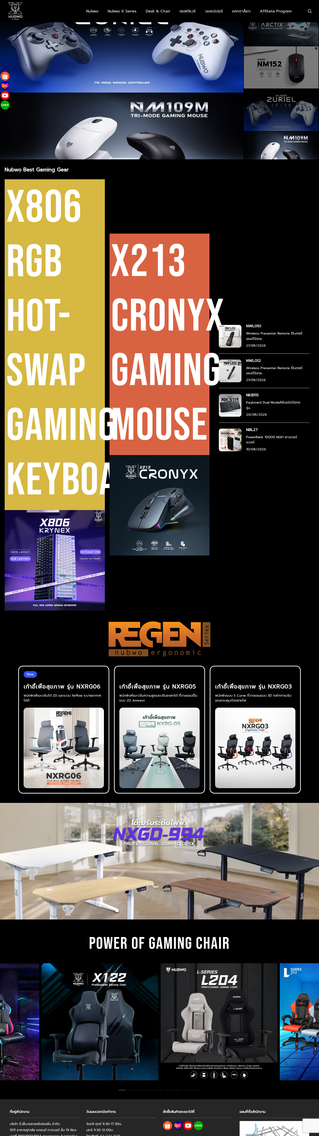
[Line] (5, 105)
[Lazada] (5, 85)
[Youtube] (5, 95)
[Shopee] (5, 76)
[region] (159, 1021)
